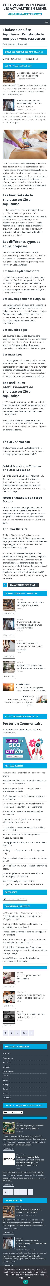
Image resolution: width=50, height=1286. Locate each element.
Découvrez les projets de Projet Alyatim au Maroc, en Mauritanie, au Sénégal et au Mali (23, 916)
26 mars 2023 (10, 44)
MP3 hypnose (9, 913)
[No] (46, 1275)
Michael (23, 44)
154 (24, 1032)
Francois (6, 931)
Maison (20, 600)
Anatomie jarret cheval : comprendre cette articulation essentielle (30, 646)
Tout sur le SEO (10, 924)
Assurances (8, 1058)
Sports (20, 641)
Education (7, 1062)
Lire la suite (9, 613)
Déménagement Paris (12, 58)
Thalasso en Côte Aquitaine (23, 585)
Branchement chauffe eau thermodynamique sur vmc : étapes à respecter (29, 103)
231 (23, 1192)
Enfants (6, 1067)
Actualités (7, 1053)
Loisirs (5, 1075)
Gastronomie (8, 1071)
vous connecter (21, 729)
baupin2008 (8, 958)
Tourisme (7, 1097)
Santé (5, 1089)
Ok (25, 1282)
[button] (46, 22)
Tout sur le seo (31, 58)
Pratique (21, 992)
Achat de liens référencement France (19, 947)
